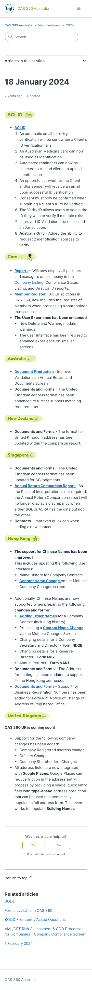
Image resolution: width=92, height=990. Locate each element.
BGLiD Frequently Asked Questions (35, 919)
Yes (33, 845)
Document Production (34, 371)
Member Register (30, 294)
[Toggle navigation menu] (78, 9)
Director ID (44, 288)
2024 (70, 25)
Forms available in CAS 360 (28, 910)
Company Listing (28, 282)
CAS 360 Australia (18, 25)
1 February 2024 (19, 943)
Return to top (16, 878)
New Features (49, 25)
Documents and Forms (34, 686)
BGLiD (10, 901)
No (59, 845)
